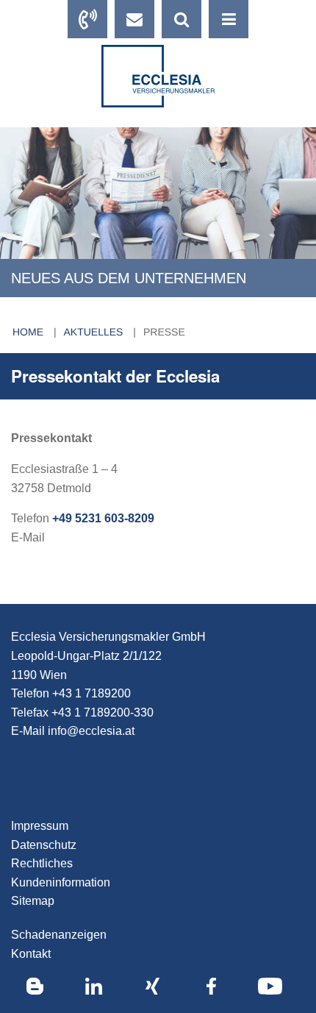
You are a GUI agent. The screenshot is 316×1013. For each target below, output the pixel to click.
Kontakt (31, 954)
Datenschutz (43, 845)
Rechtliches (42, 863)
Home (29, 332)
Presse (164, 332)
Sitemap (32, 901)
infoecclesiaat (91, 731)
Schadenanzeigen (59, 934)
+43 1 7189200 (91, 693)
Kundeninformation (60, 882)
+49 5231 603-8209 (103, 518)
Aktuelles (95, 332)
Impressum (39, 826)
